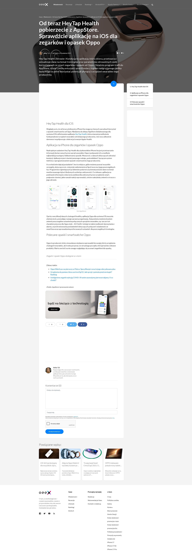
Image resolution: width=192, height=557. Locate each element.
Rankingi (71, 507)
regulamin (75, 416)
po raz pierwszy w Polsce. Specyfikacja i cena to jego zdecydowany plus (82, 269)
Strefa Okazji (111, 514)
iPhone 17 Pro (112, 549)
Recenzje (71, 500)
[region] (81, 103)
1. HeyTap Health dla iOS (139, 86)
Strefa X (71, 511)
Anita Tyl (47, 53)
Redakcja (91, 497)
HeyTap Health (81, 134)
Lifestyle (71, 504)
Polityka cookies (113, 500)
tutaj (113, 418)
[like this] (121, 53)
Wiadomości (47, 17)
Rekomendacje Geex (95, 500)
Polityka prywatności (114, 532)
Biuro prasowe (112, 511)
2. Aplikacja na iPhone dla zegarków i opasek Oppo (139, 94)
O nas (109, 497)
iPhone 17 (110, 542)
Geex (40, 17)
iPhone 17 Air (111, 546)
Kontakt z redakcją (94, 504)
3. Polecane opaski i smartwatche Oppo (137, 103)
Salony (109, 504)
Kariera (109, 507)
